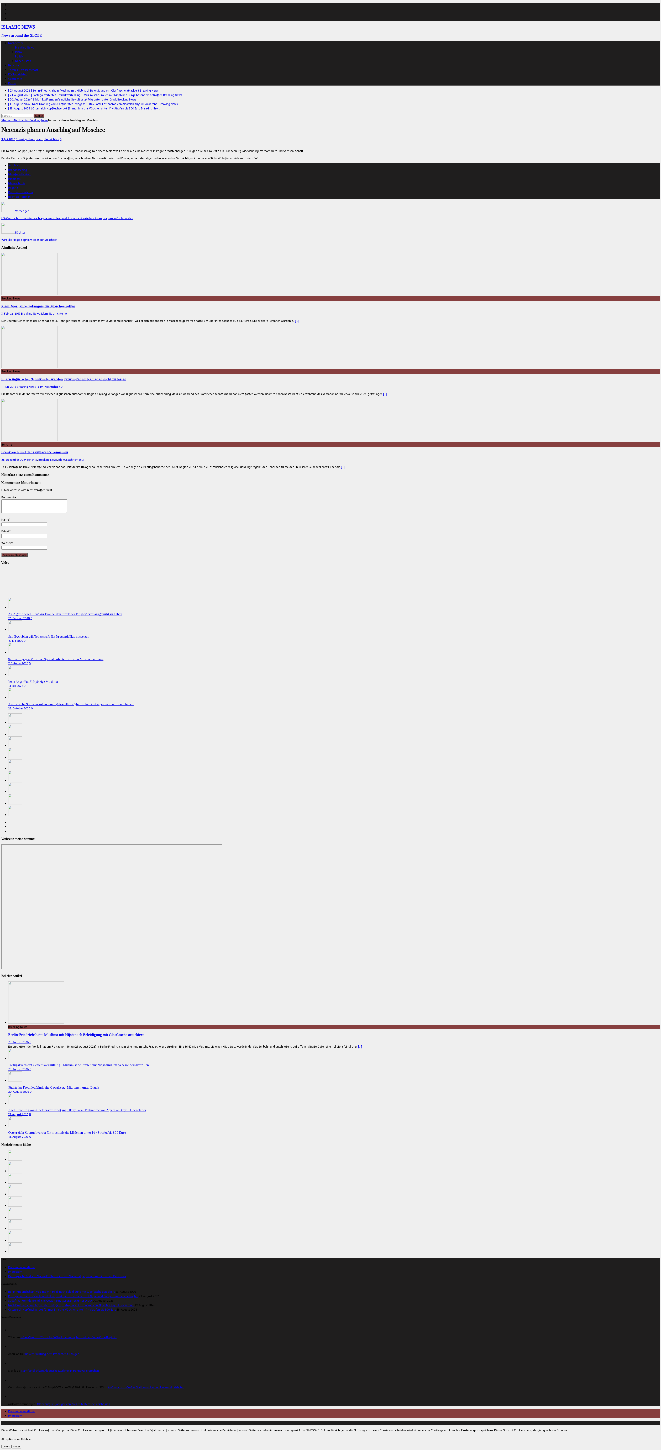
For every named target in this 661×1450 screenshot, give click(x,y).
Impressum (15, 1271)
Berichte (13, 65)
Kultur (12, 83)
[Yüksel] (12, 1330)
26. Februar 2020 (19, 618)
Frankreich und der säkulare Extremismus (34, 452)
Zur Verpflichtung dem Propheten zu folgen (51, 1354)
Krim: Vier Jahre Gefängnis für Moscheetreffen (38, 306)
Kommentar (9, 497)
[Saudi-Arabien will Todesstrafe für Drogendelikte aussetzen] (15, 630)
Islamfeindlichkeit (19, 174)
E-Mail (5, 531)
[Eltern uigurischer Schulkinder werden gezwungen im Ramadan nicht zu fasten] (29, 367)
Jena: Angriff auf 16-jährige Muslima (33, 682)
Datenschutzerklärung (22, 1267)
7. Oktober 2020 (18, 663)
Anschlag (14, 165)
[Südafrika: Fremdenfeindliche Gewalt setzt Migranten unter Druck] (15, 746)
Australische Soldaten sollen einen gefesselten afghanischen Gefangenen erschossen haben (71, 704)
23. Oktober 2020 (19, 708)
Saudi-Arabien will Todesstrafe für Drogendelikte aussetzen (48, 637)
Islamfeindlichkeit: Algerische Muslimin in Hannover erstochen (60, 1370)
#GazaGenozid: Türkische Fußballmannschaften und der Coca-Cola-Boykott (68, 1337)
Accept (16, 1446)
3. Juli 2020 (8, 139)
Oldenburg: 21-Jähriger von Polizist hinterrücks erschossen (73, 1404)
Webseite (7, 543)
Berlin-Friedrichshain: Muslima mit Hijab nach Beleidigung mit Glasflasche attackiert (76, 1034)
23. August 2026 (18, 1042)
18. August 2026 (18, 1137)
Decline (6, 1446)
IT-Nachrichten (17, 74)
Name (5, 519)
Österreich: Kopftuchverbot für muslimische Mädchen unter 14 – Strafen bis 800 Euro (67, 1133)
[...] (360, 1046)
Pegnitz (13, 188)
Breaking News (24, 47)
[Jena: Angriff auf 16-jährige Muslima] (15, 675)
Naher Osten (23, 61)
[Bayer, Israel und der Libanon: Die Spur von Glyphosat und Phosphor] (15, 815)
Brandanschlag (17, 170)
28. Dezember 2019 (13, 459)
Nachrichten (16, 43)
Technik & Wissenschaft (23, 70)
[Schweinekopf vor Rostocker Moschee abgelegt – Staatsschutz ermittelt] (15, 780)
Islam (18, 52)
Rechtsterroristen (19, 196)
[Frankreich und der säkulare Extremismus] (29, 440)
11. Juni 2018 (8, 386)
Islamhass (14, 179)
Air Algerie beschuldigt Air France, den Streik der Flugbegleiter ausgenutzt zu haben (65, 614)
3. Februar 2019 (10, 313)
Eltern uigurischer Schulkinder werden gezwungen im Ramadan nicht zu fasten (63, 379)
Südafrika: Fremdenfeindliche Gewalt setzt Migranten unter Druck (53, 1087)
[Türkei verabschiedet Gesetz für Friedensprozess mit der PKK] (15, 803)
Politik (19, 56)
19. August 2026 (18, 1114)
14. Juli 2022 (15, 686)
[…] (297, 321)
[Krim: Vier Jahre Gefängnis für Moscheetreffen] (29, 294)
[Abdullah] (12, 1346)
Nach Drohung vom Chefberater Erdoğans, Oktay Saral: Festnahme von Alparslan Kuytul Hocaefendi (77, 1110)
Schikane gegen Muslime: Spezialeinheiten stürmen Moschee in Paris (55, 659)
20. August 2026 (18, 1091)
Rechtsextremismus (20, 192)
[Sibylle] (12, 1363)
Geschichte (15, 79)
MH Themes (80, 1423)
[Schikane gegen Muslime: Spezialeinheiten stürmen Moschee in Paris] (15, 652)
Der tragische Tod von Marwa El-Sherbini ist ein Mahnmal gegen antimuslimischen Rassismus (67, 1276)
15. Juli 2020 (15, 641)
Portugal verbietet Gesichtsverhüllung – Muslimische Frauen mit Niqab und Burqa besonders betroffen (78, 1065)
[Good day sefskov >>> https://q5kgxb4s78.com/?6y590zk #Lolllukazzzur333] (12, 1380)
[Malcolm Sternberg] (12, 1397)
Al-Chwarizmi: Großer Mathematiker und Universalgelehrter (146, 1387)
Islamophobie (16, 183)
